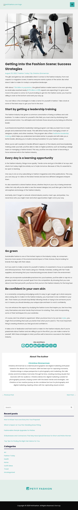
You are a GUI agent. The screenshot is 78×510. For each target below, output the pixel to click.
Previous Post (8, 395)
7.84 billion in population (23, 87)
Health (6, 459)
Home (6, 462)
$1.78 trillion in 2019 (33, 90)
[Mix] (47, 345)
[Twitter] (27, 345)
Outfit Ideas (8, 466)
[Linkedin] (35, 345)
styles (64, 318)
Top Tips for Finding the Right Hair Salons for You (22, 441)
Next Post (71, 395)
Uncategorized (9, 472)
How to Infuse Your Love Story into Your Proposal (22, 420)
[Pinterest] (39, 345)
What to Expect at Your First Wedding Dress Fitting (22, 425)
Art (5, 452)
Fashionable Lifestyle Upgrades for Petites (19, 430)
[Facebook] (23, 345)
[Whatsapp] (51, 345)
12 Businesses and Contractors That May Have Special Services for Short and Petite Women (37, 436)
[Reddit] (31, 345)
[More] (55, 345)
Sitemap (57, 506)
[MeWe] (43, 345)
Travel (6, 469)
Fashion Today (23, 73)
